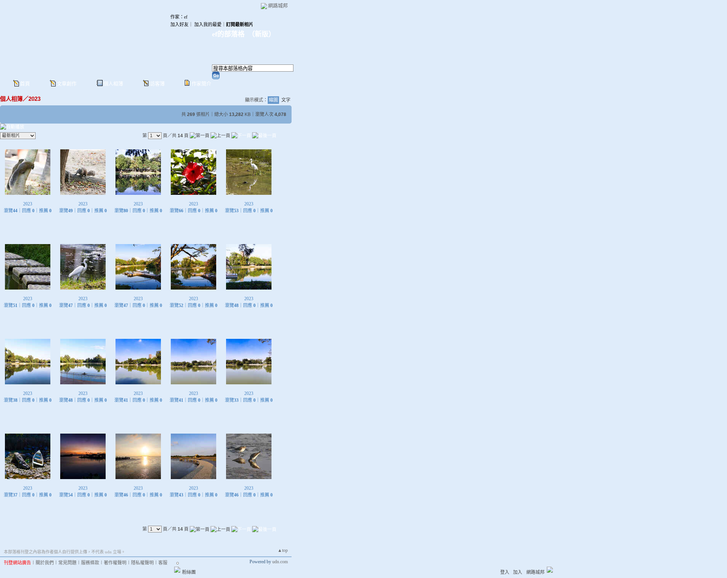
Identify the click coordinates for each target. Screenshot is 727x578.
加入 (517, 572)
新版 (261, 34)
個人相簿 (113, 83)
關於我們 (45, 562)
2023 (34, 99)
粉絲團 (189, 572)
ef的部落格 (228, 34)
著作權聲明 (115, 562)
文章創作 (66, 83)
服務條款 (90, 562)
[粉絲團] (177, 570)
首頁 (25, 83)
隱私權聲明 (142, 562)
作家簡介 (201, 83)
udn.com (280, 561)
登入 (504, 572)
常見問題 (67, 562)
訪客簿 (157, 83)
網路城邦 (278, 5)
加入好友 (179, 24)
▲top (283, 550)
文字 (285, 100)
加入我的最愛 (208, 24)
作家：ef (178, 17)
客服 (162, 562)
